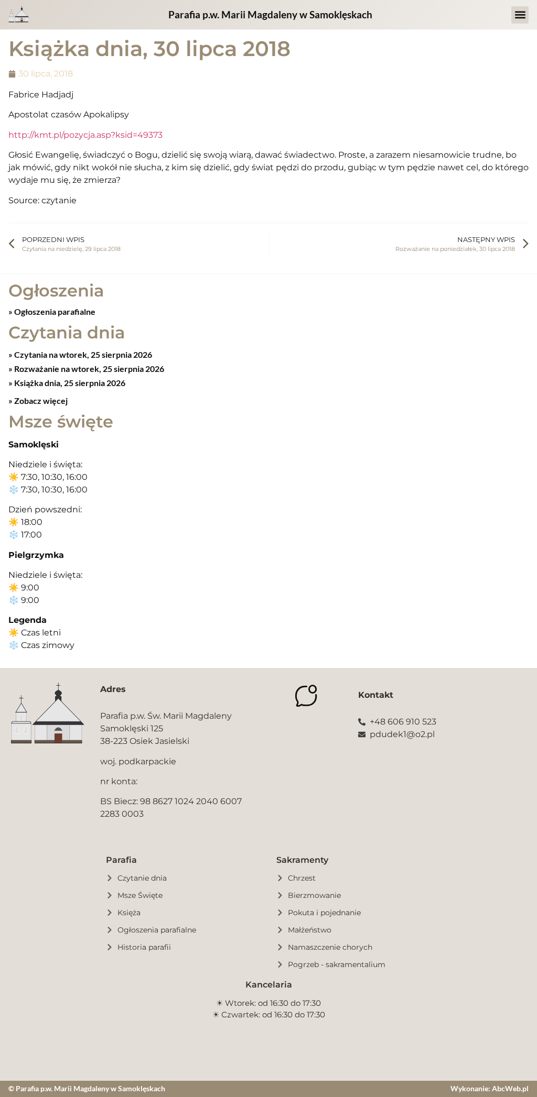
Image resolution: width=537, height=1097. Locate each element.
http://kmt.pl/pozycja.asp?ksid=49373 (85, 135)
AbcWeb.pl (510, 1088)
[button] (520, 15)
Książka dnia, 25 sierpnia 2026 (69, 383)
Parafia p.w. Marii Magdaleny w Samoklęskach (270, 14)
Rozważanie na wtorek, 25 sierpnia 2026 (88, 369)
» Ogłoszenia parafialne (51, 311)
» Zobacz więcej (38, 400)
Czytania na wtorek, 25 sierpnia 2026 (82, 354)
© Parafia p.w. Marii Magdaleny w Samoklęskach (86, 1088)
